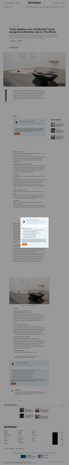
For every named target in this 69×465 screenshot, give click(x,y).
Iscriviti (24, 244)
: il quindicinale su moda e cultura (29, 234)
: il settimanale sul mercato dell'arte (30, 231)
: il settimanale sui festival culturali (29, 237)
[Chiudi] (47, 219)
